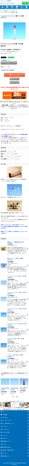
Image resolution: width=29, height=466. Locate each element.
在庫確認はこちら (6, 60)
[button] (2, 7)
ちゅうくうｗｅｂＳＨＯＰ (7, 3)
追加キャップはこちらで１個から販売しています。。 (14, 226)
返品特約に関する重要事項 (8, 70)
